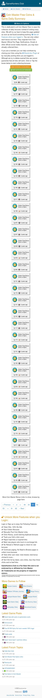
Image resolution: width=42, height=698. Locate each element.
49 (24, 504)
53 (3, 508)
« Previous (7, 504)
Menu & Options (22, 23)
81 (12, 508)
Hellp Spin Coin (9, 651)
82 (16, 508)
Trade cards (8, 634)
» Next (21, 508)
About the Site (10, 695)
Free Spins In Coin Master (12, 674)
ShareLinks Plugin (30, 53)
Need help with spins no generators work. (17, 617)
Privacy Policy (26, 695)
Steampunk (8, 662)
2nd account (8, 623)
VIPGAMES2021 (9, 668)
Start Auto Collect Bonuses (21, 70)
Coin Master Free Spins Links (13, 657)
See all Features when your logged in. (20, 35)
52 (37, 504)
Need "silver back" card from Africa (15, 640)
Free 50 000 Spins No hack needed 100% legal (19, 628)
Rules (32, 695)
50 (29, 504)
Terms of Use (18, 695)
